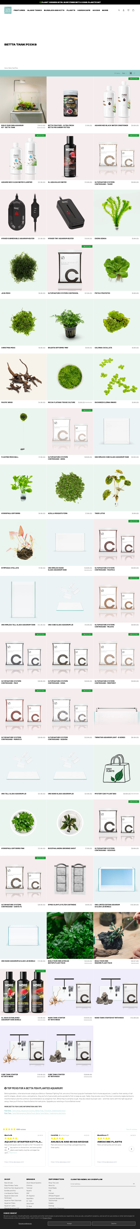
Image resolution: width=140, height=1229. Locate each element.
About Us (52, 1185)
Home (6, 68)
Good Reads (53, 1188)
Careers (51, 1203)
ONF (27, 1193)
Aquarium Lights (9, 1206)
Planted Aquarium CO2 (11, 1208)
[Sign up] (134, 1184)
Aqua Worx (29, 1198)
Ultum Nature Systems (33, 1183)
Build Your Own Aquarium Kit (13, 1188)
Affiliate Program (54, 1196)
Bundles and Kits (10, 1190)
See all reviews (131, 1129)
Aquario (29, 1190)
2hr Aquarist (30, 1196)
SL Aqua (29, 1206)
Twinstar (29, 1188)
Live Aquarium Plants (11, 1193)
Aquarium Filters (9, 1203)
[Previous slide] (3, 99)
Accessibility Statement (56, 1208)
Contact (51, 1193)
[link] (23, 1162)
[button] (128, 10)
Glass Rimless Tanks (11, 1185)
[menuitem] (19, 10)
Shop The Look (54, 1183)
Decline (113, 1223)
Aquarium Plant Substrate (12, 1200)
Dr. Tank (29, 1201)
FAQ (50, 1190)
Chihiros (29, 1185)
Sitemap (51, 1206)
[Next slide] (43, 99)
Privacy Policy (47, 1218)
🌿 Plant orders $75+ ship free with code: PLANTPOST (70, 2)
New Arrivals (8, 1183)
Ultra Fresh (30, 1203)
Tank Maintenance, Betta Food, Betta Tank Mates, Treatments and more (35, 1113)
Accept (69, 1223)
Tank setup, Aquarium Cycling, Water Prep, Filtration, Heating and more (34, 1110)
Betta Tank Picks (13, 68)
